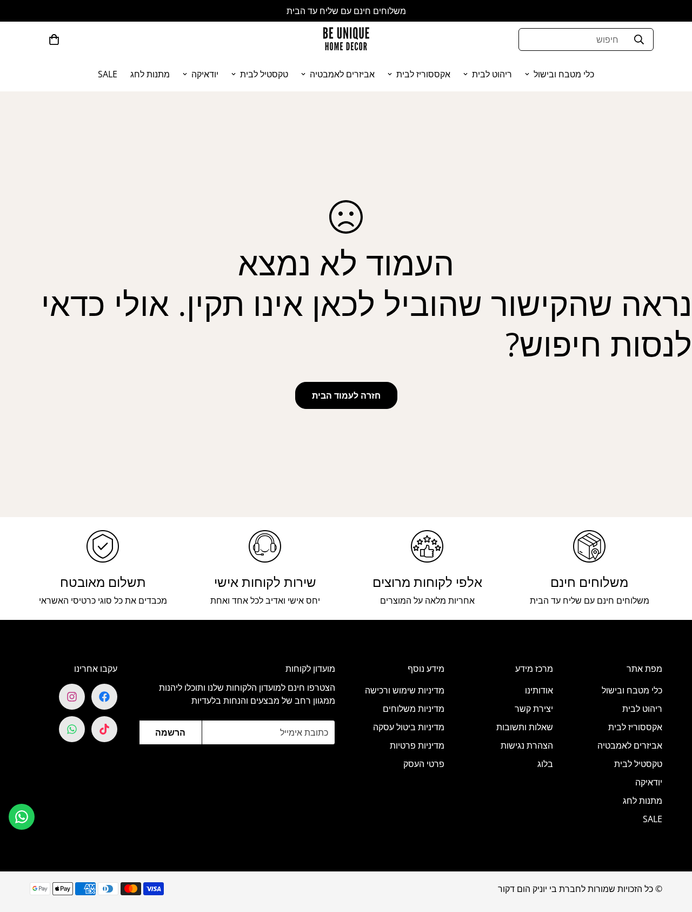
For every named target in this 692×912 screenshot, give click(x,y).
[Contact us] (22, 817)
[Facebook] (104, 697)
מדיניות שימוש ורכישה (404, 690)
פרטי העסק (423, 764)
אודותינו (539, 690)
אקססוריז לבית (423, 74)
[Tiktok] (104, 729)
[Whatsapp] (72, 729)
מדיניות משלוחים (413, 709)
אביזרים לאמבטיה (342, 74)
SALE (107, 74)
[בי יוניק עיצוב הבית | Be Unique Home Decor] (346, 39)
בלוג (545, 764)
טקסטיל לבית (264, 74)
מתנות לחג (150, 74)
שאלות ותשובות (524, 727)
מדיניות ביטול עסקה (408, 727)
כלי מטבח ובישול (564, 74)
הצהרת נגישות (527, 745)
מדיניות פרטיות (417, 745)
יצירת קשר (534, 709)
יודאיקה (204, 74)
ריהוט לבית (492, 74)
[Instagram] (72, 697)
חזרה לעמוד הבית (346, 395)
